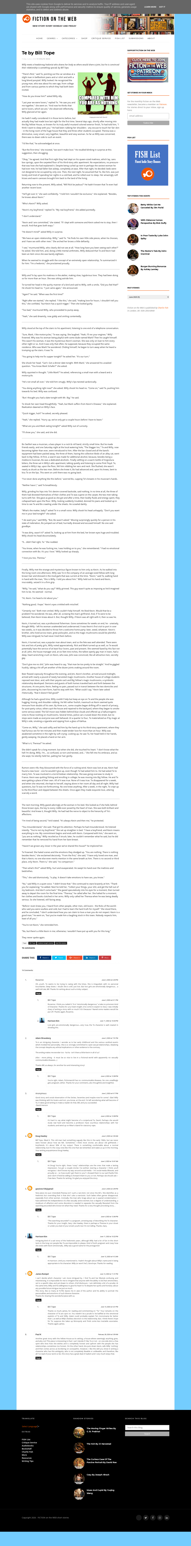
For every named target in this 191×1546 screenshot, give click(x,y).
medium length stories (45, 943)
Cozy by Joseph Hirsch (98, 1474)
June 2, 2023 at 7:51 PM (110, 1038)
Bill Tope (32, 943)
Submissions (136, 38)
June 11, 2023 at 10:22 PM (109, 1237)
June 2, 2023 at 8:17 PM (110, 1093)
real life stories (61, 943)
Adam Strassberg (43, 1038)
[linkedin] (167, 1518)
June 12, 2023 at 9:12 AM (109, 1257)
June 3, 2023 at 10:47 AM (109, 1161)
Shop (84, 38)
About (151, 38)
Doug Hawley (41, 1136)
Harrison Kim (53, 1021)
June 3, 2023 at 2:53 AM (110, 1136)
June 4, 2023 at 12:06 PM (109, 1217)
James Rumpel (42, 1274)
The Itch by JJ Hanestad (99, 1444)
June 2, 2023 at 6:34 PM (110, 980)
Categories (68, 38)
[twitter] (146, 1518)
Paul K (38, 1334)
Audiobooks (28, 1445)
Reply (38, 993)
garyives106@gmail (44, 1189)
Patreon (163, 104)
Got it (162, 7)
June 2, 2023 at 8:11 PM (110, 1000)
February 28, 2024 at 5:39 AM (108, 1334)
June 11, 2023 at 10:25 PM (109, 1021)
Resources (27, 1458)
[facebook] (153, 1518)
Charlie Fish (163, 307)
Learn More (150, 7)
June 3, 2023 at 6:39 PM (110, 1189)
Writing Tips (27, 1461)
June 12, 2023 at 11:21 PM (109, 1274)
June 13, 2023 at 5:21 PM (109, 1307)
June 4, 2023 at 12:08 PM (109, 1076)
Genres (51, 38)
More (24, 1455)
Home (39, 38)
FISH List (120, 38)
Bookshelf (26, 1448)
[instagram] (160, 1518)
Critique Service (101, 38)
